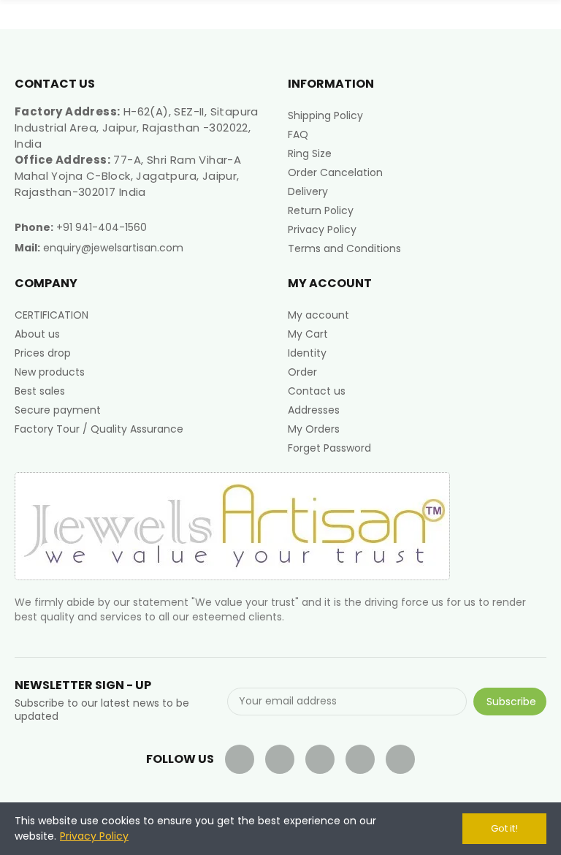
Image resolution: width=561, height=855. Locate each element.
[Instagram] (400, 759)
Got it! (504, 828)
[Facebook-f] (239, 759)
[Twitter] (279, 759)
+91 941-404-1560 (101, 227)
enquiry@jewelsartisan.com (113, 247)
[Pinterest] (360, 759)
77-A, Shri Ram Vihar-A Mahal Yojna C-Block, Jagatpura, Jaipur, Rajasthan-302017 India (128, 176)
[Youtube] (320, 759)
